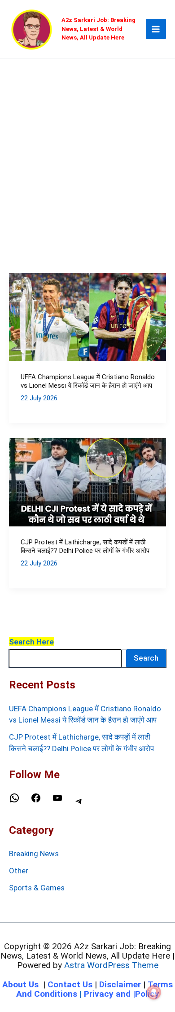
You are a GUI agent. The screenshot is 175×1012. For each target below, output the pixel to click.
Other (18, 870)
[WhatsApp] (14, 800)
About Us (20, 984)
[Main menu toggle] (156, 29)
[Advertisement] (87, 150)
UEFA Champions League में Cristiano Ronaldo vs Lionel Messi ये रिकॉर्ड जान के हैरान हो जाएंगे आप (88, 381)
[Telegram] (79, 803)
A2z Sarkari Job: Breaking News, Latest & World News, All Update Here (98, 29)
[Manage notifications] (154, 992)
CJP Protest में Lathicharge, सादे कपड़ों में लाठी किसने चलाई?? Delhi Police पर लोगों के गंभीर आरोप (85, 546)
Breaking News (34, 853)
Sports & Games (37, 887)
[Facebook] (36, 800)
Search (146, 657)
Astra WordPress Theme (111, 965)
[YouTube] (57, 800)
